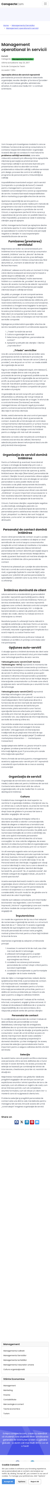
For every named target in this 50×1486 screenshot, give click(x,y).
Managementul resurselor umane (18, 1364)
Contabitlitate (9, 1399)
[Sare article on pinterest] (32, 1122)
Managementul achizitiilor (15, 1360)
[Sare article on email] (37, 1122)
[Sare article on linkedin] (26, 1122)
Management (9, 1385)
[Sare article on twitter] (21, 1122)
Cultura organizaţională (14, 1369)
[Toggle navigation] (45, 3)
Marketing (8, 1390)
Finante (6, 1395)
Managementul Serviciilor (22, 59)
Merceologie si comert (13, 1404)
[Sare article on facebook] (16, 1122)
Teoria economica (11, 1409)
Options (21, 1481)
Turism (6, 1413)
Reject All (35, 1481)
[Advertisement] (25, 117)
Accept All (8, 1481)
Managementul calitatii (13, 1350)
